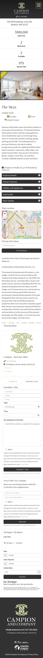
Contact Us (8, 368)
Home (4, 323)
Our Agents (8, 371)
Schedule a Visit (32, 381)
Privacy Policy (24, 464)
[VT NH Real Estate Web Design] (21, 648)
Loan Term (7, 537)
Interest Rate (8, 568)
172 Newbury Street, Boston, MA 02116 (21, 633)
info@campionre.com (15, 629)
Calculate (22, 577)
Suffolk (24, 323)
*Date (5, 403)
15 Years (18, 543)
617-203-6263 (22, 17)
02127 (39, 323)
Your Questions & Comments (13, 420)
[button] (3, 86)
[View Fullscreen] (5, 222)
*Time (6, 411)
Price (5, 551)
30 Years (9, 543)
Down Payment (9, 560)
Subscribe (22, 521)
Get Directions (21, 250)
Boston (31, 323)
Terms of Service (34, 473)
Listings (11, 323)
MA (18, 323)
